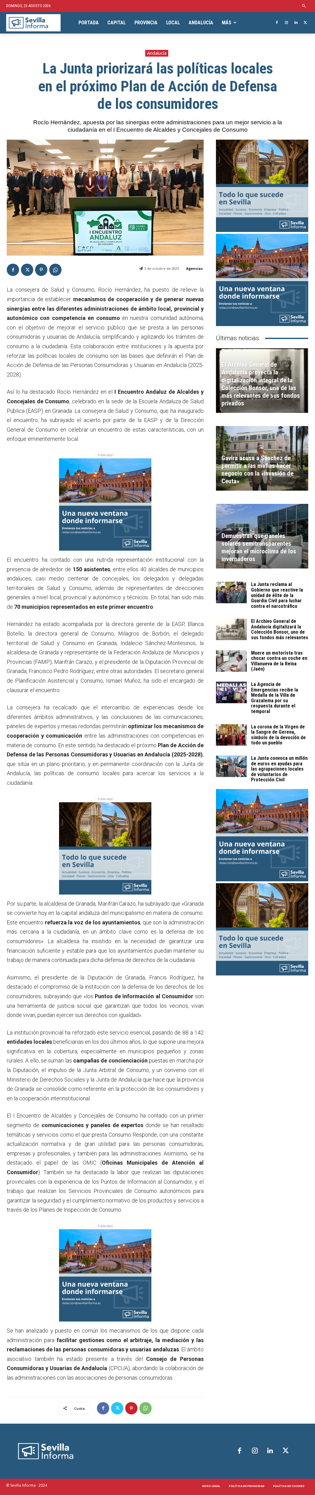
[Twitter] (305, 22)
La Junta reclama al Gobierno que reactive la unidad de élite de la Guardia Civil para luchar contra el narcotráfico (277, 595)
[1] (105, 504)
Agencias (194, 268)
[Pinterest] (41, 270)
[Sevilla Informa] (33, 23)
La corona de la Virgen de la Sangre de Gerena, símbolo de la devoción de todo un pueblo (278, 735)
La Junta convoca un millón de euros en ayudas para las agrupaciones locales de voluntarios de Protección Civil (279, 769)
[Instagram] (286, 22)
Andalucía (156, 53)
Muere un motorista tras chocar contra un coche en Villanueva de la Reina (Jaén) (279, 661)
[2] (105, 848)
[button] (304, 6)
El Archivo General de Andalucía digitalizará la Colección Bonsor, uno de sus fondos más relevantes (279, 629)
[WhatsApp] (55, 270)
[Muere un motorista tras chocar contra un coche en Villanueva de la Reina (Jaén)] (231, 661)
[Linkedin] (295, 22)
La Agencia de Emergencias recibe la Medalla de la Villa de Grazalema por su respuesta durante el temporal (274, 697)
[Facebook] (277, 22)
